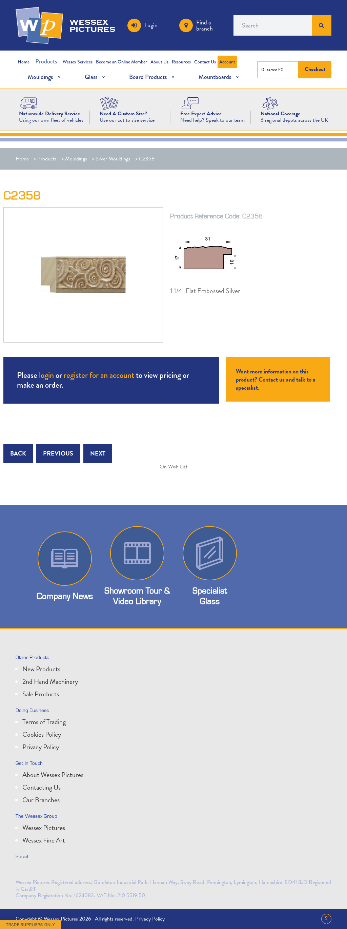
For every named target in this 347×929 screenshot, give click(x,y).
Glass (91, 77)
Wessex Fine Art (43, 840)
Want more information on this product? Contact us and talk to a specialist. (275, 379)
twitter (22, 870)
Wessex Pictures (43, 827)
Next (97, 453)
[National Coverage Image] (270, 103)
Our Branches (41, 800)
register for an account (99, 375)
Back (18, 453)
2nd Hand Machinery (50, 681)
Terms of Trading (44, 722)
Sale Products (40, 694)
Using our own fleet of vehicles (51, 120)
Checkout (315, 69)
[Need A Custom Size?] (109, 103)
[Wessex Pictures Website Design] (29, 103)
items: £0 (275, 69)
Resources (181, 61)
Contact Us (205, 61)
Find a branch (204, 25)
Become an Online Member (121, 61)
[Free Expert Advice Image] (190, 103)
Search (321, 25)
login (46, 375)
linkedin (37, 870)
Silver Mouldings (113, 159)
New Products (41, 669)
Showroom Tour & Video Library (137, 595)
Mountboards (215, 77)
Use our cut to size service (127, 120)
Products (46, 61)
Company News (65, 595)
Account (227, 61)
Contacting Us (41, 787)
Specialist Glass (209, 595)
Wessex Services (78, 61)
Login (151, 25)
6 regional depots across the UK (294, 120)
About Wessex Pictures (52, 775)
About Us (159, 61)
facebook (52, 870)
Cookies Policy (41, 734)
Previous (58, 453)
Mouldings (40, 77)
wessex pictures (92, 25)
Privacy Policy (40, 747)
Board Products (148, 77)
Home (23, 61)
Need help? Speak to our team (212, 120)
